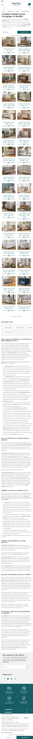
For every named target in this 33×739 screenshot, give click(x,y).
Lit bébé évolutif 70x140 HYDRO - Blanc (9, 123)
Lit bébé (27, 345)
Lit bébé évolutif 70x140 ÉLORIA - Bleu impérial (24, 289)
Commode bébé (19, 327)
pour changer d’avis (9, 703)
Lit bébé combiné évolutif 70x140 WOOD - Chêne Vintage (24, 215)
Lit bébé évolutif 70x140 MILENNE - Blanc (24, 159)
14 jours (9, 701)
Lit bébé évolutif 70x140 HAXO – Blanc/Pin (9, 214)
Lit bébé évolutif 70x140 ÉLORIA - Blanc (9, 307)
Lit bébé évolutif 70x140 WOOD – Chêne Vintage (24, 49)
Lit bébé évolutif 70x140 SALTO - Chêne (24, 271)
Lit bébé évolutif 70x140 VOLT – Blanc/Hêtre (9, 252)
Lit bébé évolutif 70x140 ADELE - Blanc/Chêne (24, 178)
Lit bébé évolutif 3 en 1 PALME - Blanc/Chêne (9, 196)
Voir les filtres (24, 32)
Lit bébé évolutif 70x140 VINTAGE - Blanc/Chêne (9, 104)
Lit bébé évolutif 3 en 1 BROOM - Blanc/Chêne (9, 141)
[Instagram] (15, 678)
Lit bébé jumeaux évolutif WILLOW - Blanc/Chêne (8, 271)
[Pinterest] (11, 678)
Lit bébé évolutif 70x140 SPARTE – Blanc (24, 252)
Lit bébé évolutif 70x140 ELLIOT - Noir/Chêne (9, 289)
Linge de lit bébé (9, 332)
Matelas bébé (8, 327)
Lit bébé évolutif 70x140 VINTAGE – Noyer (24, 86)
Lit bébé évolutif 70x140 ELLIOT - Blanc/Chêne (24, 196)
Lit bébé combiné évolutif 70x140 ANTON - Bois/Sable (24, 68)
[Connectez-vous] (28, 1)
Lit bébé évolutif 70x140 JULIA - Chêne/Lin (24, 141)
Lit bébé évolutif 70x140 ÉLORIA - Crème (24, 104)
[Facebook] (4, 678)
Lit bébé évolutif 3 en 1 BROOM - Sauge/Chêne (9, 86)
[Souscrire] (28, 667)
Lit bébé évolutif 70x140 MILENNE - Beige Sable (9, 159)
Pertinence (5, 32)
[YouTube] (8, 678)
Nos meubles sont (24, 701)
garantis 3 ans (24, 703)
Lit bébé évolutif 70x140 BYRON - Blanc (9, 234)
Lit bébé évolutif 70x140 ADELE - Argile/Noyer (9, 178)
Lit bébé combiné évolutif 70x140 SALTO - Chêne (24, 307)
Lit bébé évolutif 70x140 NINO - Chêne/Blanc (9, 68)
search (30, 8)
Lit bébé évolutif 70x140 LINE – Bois (9, 49)
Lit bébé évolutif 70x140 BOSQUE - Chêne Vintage (24, 123)
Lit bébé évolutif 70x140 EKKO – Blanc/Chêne (24, 234)
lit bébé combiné (18, 469)
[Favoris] (31, 1)
